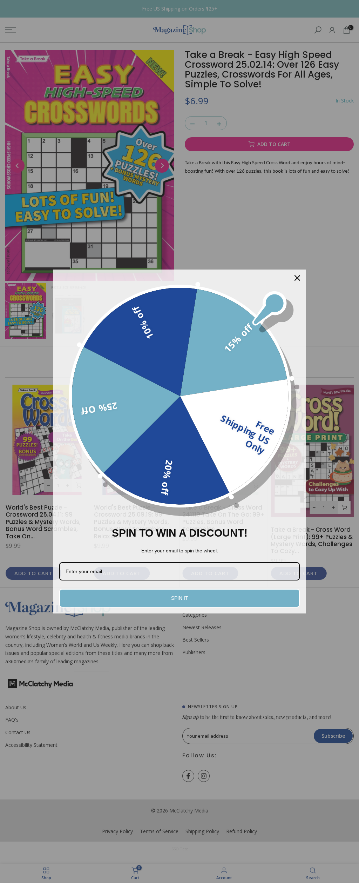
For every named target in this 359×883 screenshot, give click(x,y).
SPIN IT (179, 598)
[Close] (297, 278)
